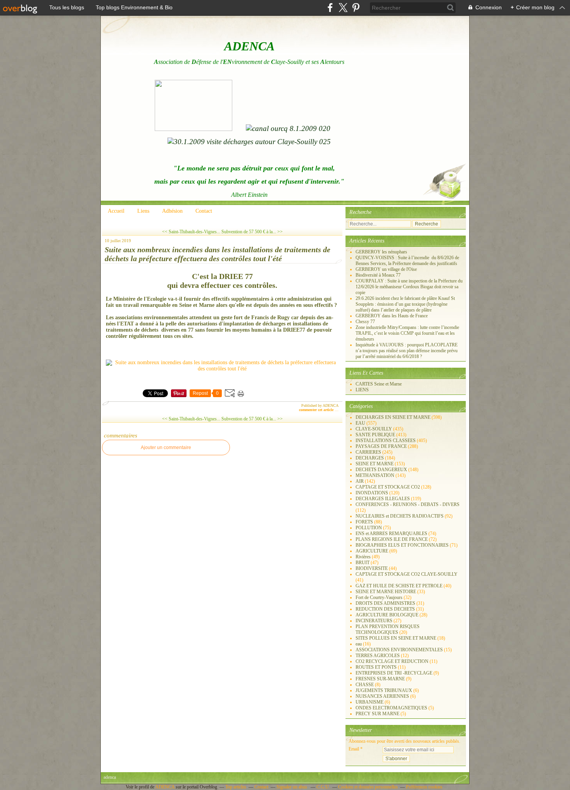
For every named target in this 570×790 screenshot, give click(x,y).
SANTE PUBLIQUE (375, 434)
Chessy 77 (365, 321)
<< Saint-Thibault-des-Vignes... (191, 231)
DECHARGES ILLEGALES (383, 498)
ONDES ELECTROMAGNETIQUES (391, 708)
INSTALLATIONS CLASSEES (386, 440)
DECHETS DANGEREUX (381, 469)
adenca (110, 777)
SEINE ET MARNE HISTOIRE (386, 591)
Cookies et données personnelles (368, 787)
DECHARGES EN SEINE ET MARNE (393, 417)
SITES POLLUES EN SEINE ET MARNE (396, 638)
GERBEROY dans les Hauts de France (392, 315)
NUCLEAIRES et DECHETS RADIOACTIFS (400, 516)
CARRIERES (368, 452)
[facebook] (330, 7)
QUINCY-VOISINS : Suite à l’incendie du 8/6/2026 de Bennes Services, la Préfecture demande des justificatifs (407, 260)
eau (359, 644)
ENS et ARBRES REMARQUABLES (391, 533)
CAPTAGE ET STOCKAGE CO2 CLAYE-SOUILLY (407, 574)
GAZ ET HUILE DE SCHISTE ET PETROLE (399, 586)
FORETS (364, 522)
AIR (360, 481)
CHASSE (365, 684)
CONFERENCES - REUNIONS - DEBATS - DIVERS (407, 504)
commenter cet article (317, 410)
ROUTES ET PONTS (376, 667)
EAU (360, 423)
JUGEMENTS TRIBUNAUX (384, 690)
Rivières (363, 556)
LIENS (362, 389)
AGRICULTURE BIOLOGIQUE (387, 615)
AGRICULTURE (372, 551)
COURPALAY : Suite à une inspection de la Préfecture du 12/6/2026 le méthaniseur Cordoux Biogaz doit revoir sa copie (409, 286)
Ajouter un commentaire (166, 447)
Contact (203, 211)
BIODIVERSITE (372, 568)
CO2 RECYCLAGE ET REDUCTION (392, 661)
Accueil (116, 211)
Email (354, 749)
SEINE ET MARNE (375, 463)
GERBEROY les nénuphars (381, 252)
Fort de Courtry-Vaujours (379, 597)
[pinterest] (356, 7)
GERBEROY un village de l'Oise (386, 269)
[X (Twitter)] (343, 7)
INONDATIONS (372, 493)
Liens (143, 211)
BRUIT (363, 562)
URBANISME (369, 702)
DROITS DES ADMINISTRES (385, 603)
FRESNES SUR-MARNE (380, 679)
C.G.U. (323, 787)
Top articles (235, 787)
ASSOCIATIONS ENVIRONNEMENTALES (399, 649)
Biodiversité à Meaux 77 (378, 275)
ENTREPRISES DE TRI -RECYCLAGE (394, 673)
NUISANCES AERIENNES (382, 696)
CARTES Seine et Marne (379, 384)
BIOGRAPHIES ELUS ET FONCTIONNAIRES (402, 545)
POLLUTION (369, 527)
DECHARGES (370, 458)
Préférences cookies (424, 787)
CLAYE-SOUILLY (374, 429)
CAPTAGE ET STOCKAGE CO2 (388, 487)
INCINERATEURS (374, 620)
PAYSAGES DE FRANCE (381, 446)
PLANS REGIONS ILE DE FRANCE (392, 539)
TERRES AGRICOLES (378, 655)
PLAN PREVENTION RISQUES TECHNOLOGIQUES (388, 629)
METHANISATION (375, 475)
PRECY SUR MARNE (377, 713)
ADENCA (165, 787)
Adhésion (172, 211)
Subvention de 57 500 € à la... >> (252, 231)
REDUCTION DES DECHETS (385, 609)
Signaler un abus (292, 787)
